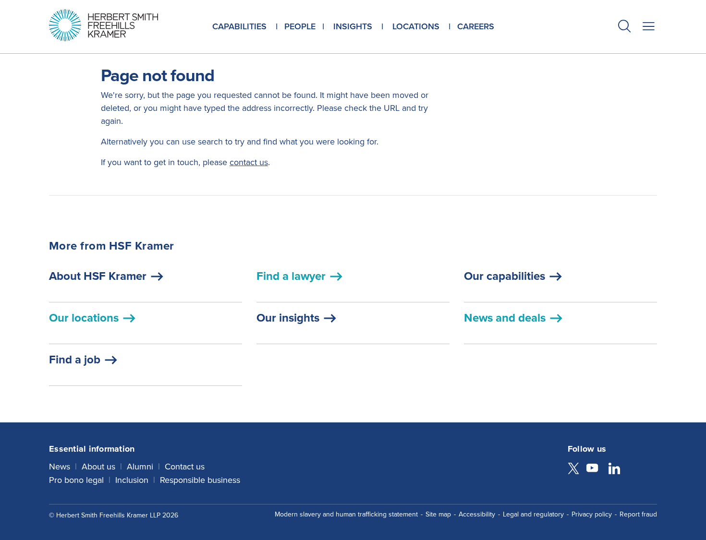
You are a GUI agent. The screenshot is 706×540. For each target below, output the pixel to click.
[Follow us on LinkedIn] (614, 469)
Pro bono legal (76, 480)
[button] (624, 27)
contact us (249, 162)
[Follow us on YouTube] (592, 469)
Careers (475, 26)
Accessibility (477, 514)
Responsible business (200, 480)
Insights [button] (352, 26)
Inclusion (131, 480)
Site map (438, 514)
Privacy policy (592, 514)
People (300, 26)
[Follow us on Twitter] (573, 469)
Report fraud (638, 514)
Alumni (140, 466)
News (59, 466)
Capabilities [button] (239, 26)
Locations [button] (415, 26)
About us (98, 466)
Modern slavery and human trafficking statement (346, 514)
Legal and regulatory (533, 514)
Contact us (185, 466)
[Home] (115, 25)
